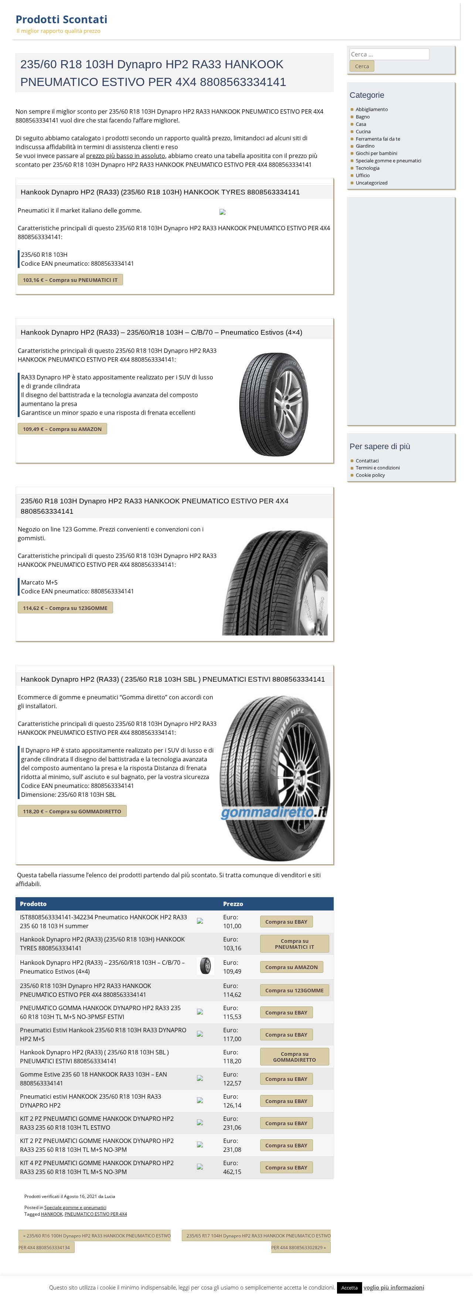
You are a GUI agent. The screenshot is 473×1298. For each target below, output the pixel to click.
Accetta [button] (349, 1287)
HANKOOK (51, 1214)
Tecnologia (368, 168)
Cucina (363, 131)
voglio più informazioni (394, 1287)
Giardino (365, 145)
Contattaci (367, 460)
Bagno (363, 116)
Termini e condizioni (378, 467)
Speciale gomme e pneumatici (75, 1207)
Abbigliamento (372, 109)
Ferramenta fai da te (378, 138)
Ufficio (363, 175)
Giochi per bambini (376, 153)
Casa (361, 124)
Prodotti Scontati (62, 19)
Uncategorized (372, 182)
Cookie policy (370, 475)
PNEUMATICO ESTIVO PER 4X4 (96, 1214)
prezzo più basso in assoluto (125, 156)
